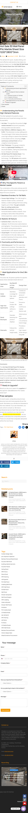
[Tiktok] (24, 800)
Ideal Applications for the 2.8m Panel (15, 100)
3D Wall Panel (5, 589)
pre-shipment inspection (8, 556)
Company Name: (6, 663)
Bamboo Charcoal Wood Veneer (9, 559)
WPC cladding (5, 600)
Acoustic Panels (5, 566)
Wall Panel (4, 592)
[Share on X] (26, 427)
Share (3, 106)
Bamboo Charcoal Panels (8, 630)
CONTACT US (14, 2)
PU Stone (3, 622)
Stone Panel (4, 574)
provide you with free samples (12, 414)
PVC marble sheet (6, 610)
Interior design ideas (6, 633)
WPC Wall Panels (5, 628)
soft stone (4, 620)
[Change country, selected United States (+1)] (2, 658)
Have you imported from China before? (12, 680)
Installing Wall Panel (6, 584)
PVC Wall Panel (8, 427)
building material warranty (8, 564)
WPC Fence (4, 572)
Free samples (5, 104)
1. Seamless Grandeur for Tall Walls (15, 95)
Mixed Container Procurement (9, 635)
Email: (3, 671)
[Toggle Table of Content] (24, 86)
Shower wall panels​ (6, 594)
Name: (3, 647)
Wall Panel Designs (6, 597)
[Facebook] (24, 796)
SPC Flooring (4, 617)
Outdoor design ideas (7, 554)
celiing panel (4, 579)
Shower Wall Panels (6, 605)
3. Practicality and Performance (14, 99)
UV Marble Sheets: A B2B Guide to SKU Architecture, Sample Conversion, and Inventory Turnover (17, 495)
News (14, 782)
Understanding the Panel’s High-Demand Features (16, 89)
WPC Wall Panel (5, 587)
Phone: (3, 655)
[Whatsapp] (14, 458)
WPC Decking (5, 577)
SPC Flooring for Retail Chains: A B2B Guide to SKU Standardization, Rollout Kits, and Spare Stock (17, 522)
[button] (19, 7)
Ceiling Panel (4, 569)
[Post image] (4, 494)
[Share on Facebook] (20, 427)
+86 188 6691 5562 (9, 755)
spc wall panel (5, 615)
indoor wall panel (5, 602)
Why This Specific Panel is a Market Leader (15, 93)
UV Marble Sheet (5, 612)
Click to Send (5, 710)
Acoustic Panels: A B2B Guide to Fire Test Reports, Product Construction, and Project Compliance (17, 536)
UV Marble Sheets (6, 625)
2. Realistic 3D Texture (12, 97)
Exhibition (4, 607)
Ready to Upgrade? (11, 102)
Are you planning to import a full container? (13, 688)
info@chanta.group (8, 751)
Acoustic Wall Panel (6, 561)
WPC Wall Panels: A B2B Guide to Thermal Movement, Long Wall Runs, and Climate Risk (17, 508)
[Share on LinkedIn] (23, 427)
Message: (4, 696)
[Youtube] (24, 803)
